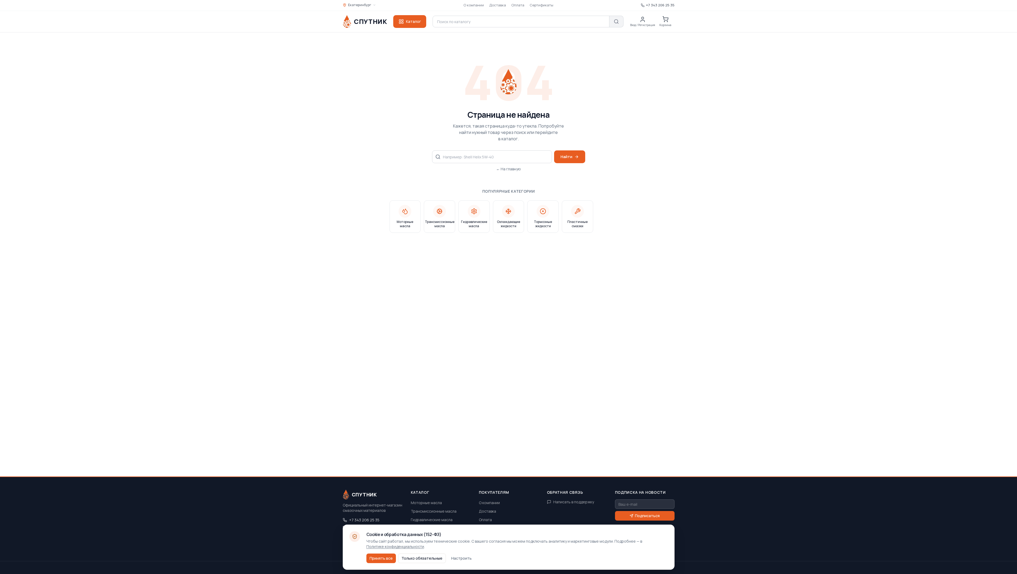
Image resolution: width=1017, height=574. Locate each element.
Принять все (381, 558)
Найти (566, 156)
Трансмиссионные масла (434, 511)
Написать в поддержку (573, 501)
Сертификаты (541, 5)
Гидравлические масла (432, 519)
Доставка (497, 5)
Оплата (517, 5)
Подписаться (647, 515)
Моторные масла (426, 502)
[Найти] (616, 21)
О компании (473, 5)
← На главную (508, 168)
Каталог (413, 21)
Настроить (461, 558)
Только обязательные (421, 558)
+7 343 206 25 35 (364, 519)
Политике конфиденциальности (395, 546)
